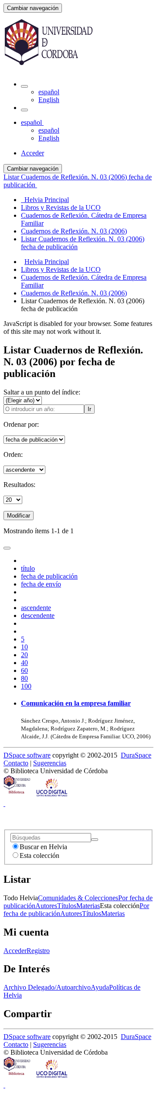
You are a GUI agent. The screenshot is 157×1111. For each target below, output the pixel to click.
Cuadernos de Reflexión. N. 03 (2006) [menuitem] (74, 231)
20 (24, 654)
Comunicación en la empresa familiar (76, 703)
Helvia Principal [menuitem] (45, 199)
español (48, 92)
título (28, 568)
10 (24, 647)
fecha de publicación (49, 576)
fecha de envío (41, 584)
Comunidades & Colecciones (78, 898)
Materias (88, 905)
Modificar (18, 515)
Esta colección (39, 855)
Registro (38, 950)
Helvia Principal (46, 261)
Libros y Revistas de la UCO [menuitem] (61, 207)
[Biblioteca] (17, 795)
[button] (24, 86)
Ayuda (100, 987)
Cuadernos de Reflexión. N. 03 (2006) (74, 293)
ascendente (36, 607)
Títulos (66, 905)
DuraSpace (136, 755)
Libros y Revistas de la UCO (61, 269)
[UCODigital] (52, 795)
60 (24, 670)
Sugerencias (49, 763)
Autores (46, 905)
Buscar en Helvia (43, 846)
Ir (89, 409)
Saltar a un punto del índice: (41, 392)
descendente (38, 615)
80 (24, 678)
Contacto (15, 763)
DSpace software (27, 755)
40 (24, 662)
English (48, 99)
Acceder (15, 950)
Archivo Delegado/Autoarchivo (47, 987)
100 (26, 686)
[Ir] (94, 839)
